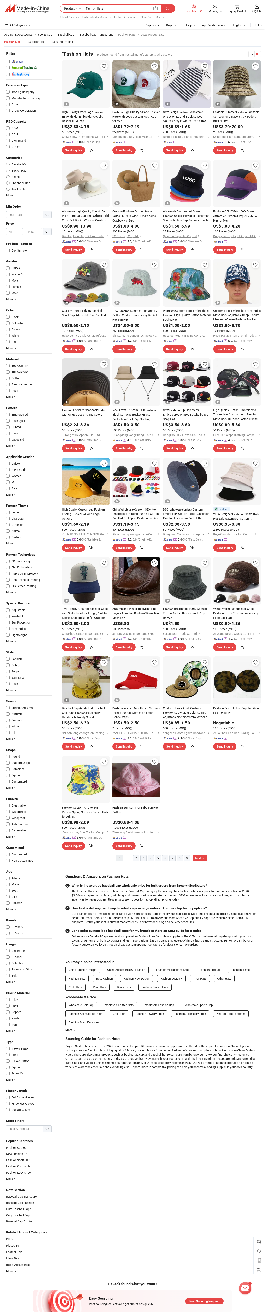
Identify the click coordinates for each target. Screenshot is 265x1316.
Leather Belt (14, 1252)
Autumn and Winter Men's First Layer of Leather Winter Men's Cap (135, 613)
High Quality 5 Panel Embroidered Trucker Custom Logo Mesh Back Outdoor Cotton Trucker (235, 414)
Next (198, 858)
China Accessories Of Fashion (126, 970)
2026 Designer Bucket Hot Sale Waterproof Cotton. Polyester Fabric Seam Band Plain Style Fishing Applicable (236, 516)
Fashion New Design (137, 978)
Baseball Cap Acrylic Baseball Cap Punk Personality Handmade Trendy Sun (83, 712)
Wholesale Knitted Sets (119, 1005)
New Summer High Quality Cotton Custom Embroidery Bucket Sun (134, 315)
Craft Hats (75, 987)
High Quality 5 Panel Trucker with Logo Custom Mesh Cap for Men (136, 116)
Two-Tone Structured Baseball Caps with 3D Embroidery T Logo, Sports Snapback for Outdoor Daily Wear (85, 613)
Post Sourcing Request (204, 1301)
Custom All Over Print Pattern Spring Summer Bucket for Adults (85, 812)
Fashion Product (210, 970)
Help (189, 25)
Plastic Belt (13, 1245)
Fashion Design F (171, 978)
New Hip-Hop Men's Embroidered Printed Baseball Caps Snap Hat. (185, 414)
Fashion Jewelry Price (150, 1014)
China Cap (146, 17)
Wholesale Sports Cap (199, 1005)
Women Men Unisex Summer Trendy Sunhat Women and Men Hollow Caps (136, 712)
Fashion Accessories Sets (172, 970)
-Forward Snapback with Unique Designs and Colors (83, 412)
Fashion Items (240, 970)
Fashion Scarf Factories (84, 1022)
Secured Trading (62, 42)
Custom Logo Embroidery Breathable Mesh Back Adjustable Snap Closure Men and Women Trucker (237, 315)
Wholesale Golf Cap (81, 1005)
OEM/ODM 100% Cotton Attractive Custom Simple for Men (235, 215)
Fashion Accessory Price (190, 1014)
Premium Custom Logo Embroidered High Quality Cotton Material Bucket (187, 315)
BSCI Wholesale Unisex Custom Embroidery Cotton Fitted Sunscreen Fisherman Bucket (186, 513)
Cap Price (119, 1014)
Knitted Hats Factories (231, 1014)
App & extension (212, 25)
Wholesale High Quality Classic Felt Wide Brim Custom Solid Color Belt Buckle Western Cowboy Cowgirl (85, 215)
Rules (258, 25)
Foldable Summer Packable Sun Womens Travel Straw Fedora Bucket (236, 116)
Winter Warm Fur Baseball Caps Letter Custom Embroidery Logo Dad (235, 613)
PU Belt (11, 1239)
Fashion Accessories (125, 17)
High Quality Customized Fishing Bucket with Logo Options (83, 513)
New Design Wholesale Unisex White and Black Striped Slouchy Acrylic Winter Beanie (184, 116)
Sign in (256, 11)
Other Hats (224, 978)
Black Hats (124, 987)
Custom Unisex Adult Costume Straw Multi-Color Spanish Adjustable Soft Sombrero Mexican (185, 712)
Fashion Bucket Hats (155, 987)
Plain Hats (99, 987)
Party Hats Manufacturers (96, 17)
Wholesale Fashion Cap (159, 1005)
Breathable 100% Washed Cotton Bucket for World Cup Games (185, 613)
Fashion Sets (77, 978)
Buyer (170, 25)
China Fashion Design (82, 970)
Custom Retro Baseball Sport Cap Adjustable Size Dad (84, 313)
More (68, 1030)
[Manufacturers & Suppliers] (26, 8)
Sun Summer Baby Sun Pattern (135, 809)
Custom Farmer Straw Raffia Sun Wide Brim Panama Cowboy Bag (134, 215)
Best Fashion (104, 978)
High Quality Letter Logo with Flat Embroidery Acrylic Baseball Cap (83, 116)
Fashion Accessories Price (85, 1014)
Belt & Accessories (18, 1265)
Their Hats (199, 978)
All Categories (18, 25)
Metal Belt (12, 1258)
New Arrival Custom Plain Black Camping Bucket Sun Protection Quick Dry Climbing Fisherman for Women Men (134, 414)
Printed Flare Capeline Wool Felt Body (236, 710)
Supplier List (36, 42)
